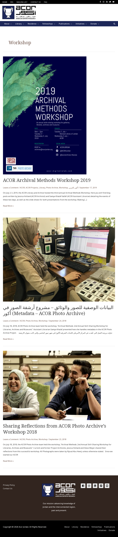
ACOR (22, 187)
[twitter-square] (101, 485)
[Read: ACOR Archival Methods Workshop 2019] (44, 115)
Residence (84, 527)
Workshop (63, 187)
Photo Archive (52, 187)
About (66, 527)
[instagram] (104, 2)
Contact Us (7, 488)
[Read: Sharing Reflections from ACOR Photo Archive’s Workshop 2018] (52, 385)
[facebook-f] (100, 2)
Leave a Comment (10, 187)
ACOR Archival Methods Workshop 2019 (47, 180)
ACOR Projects (32, 187)
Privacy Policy (9, 485)
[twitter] (110, 2)
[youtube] (114, 2)
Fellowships (96, 527)
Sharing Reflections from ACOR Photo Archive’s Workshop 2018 (54, 429)
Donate (112, 530)
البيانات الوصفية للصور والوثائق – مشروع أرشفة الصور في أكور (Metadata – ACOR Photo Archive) (58, 310)
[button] (114, 24)
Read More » (8, 206)
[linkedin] (95, 485)
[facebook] (83, 485)
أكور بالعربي (73, 187)
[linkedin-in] (107, 2)
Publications (109, 527)
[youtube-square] (107, 485)
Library (42, 187)
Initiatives (101, 530)
